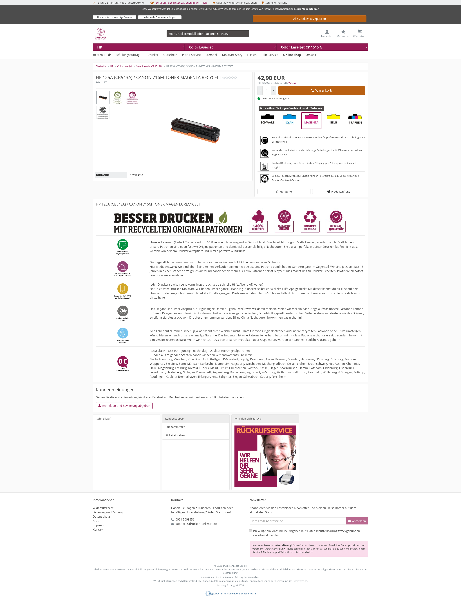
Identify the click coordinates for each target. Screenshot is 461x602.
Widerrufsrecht (103, 508)
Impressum (100, 525)
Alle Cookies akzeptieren (309, 19)
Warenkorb (323, 90)
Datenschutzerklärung (277, 545)
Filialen (252, 55)
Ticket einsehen (175, 435)
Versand (292, 82)
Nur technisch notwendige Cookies (114, 17)
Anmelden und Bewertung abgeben (126, 406)
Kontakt (98, 530)
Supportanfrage (175, 427)
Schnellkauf (104, 418)
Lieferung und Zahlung (108, 512)
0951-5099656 (185, 519)
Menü (101, 55)
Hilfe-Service (269, 55)
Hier (200, 581)
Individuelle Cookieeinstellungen (160, 17)
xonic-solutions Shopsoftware (240, 593)
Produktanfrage (340, 191)
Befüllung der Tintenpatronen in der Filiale (181, 2)
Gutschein (170, 55)
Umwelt (311, 55)
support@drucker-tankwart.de (196, 524)
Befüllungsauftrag (127, 55)
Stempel (211, 55)
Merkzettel (286, 191)
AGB (96, 521)
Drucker (152, 55)
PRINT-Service (191, 55)
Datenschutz (101, 517)
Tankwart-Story (232, 55)
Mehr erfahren (310, 8)
